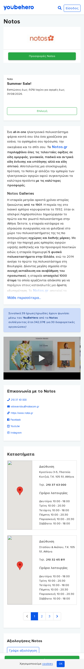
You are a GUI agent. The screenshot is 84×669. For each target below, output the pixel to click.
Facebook (15, 419)
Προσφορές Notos (42, 56)
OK (61, 663)
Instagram (16, 432)
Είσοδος (72, 8)
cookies (47, 664)
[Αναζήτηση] (60, 8)
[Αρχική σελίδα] (18, 7)
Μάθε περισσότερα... (24, 297)
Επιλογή (42, 111)
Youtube (15, 426)
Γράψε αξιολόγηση (23, 651)
